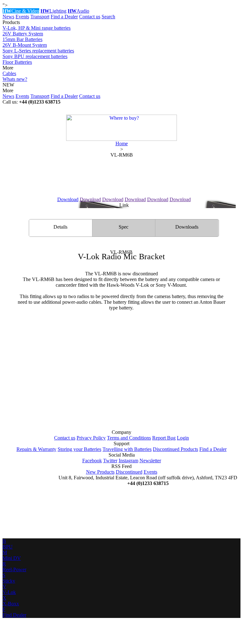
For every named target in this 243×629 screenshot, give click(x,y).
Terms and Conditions (129, 437)
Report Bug (164, 437)
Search (108, 16)
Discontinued (129, 472)
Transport (39, 16)
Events (22, 16)
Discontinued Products (175, 449)
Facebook (92, 460)
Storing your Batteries (79, 449)
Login (183, 437)
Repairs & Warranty (36, 449)
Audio (78, 11)
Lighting (53, 11)
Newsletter (150, 460)
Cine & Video (21, 11)
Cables (9, 73)
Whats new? (15, 79)
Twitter (110, 460)
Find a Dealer (64, 16)
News (8, 16)
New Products (100, 472)
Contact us (89, 16)
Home (121, 143)
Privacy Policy (91, 437)
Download (67, 199)
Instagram (128, 460)
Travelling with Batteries (127, 449)
